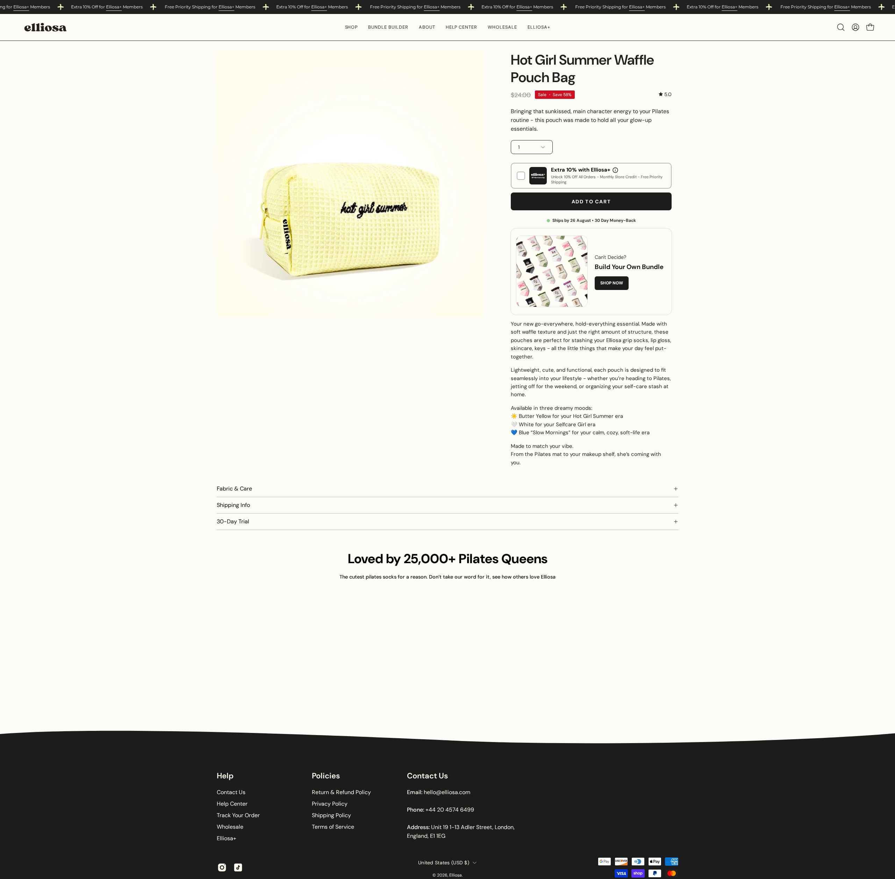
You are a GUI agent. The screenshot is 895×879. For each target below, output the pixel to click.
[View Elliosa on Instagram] (222, 867)
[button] (351, 27)
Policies (326, 776)
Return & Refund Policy (341, 792)
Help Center (232, 803)
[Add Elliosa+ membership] (521, 176)
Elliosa (21, 6)
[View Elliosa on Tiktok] (238, 867)
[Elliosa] (45, 27)
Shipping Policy (331, 815)
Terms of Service (333, 826)
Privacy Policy (330, 803)
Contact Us (231, 792)
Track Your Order (238, 815)
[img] (665, 94)
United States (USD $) (443, 862)
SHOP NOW (611, 283)
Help (225, 776)
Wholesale (230, 826)
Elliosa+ (226, 838)
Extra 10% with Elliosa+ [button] (580, 170)
